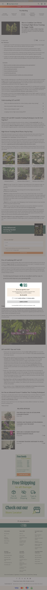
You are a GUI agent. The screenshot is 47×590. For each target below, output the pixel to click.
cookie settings (22, 298)
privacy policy (31, 298)
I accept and (24, 298)
